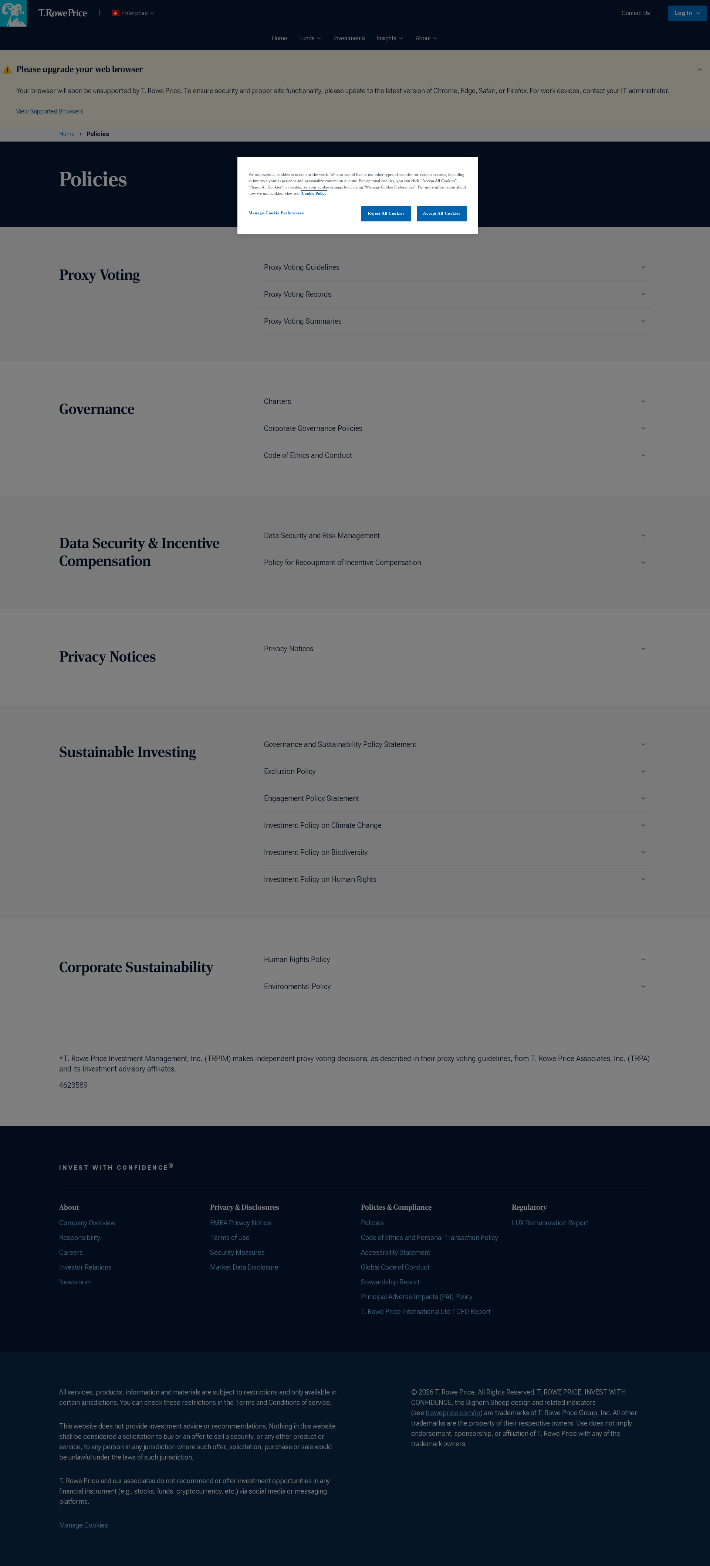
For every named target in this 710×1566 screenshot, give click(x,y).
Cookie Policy (314, 193)
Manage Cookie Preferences (276, 213)
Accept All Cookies (441, 213)
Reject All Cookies (386, 213)
